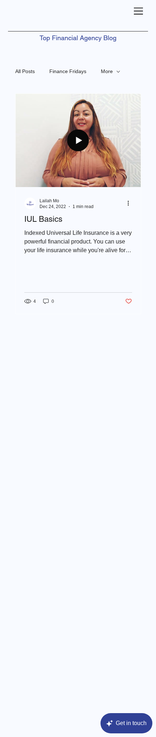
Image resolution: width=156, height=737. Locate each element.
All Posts (25, 71)
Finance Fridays (67, 71)
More (107, 71)
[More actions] (131, 203)
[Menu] (139, 11)
